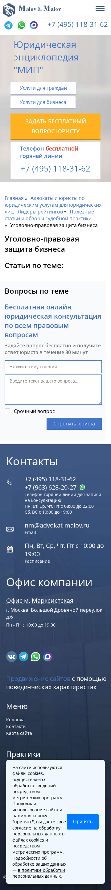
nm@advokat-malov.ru (57, 525)
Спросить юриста (74, 423)
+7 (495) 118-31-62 (77, 24)
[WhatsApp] (20, 26)
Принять (82, 821)
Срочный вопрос (34, 411)
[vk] (12, 656)
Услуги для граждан (43, 88)
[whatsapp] (36, 656)
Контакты (16, 726)
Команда (15, 719)
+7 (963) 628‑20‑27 (51, 487)
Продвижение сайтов (38, 678)
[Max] (33, 26)
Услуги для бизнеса (43, 102)
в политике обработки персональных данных (38, 873)
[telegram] (8, 26)
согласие (21, 828)
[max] (47, 656)
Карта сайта (19, 733)
